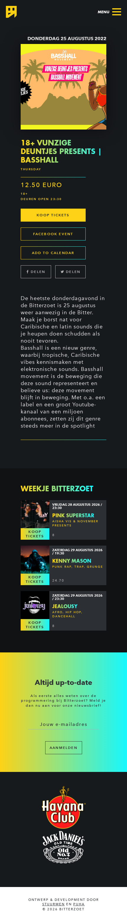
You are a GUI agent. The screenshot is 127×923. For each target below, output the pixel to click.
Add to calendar (53, 253)
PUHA (79, 904)
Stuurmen (53, 904)
